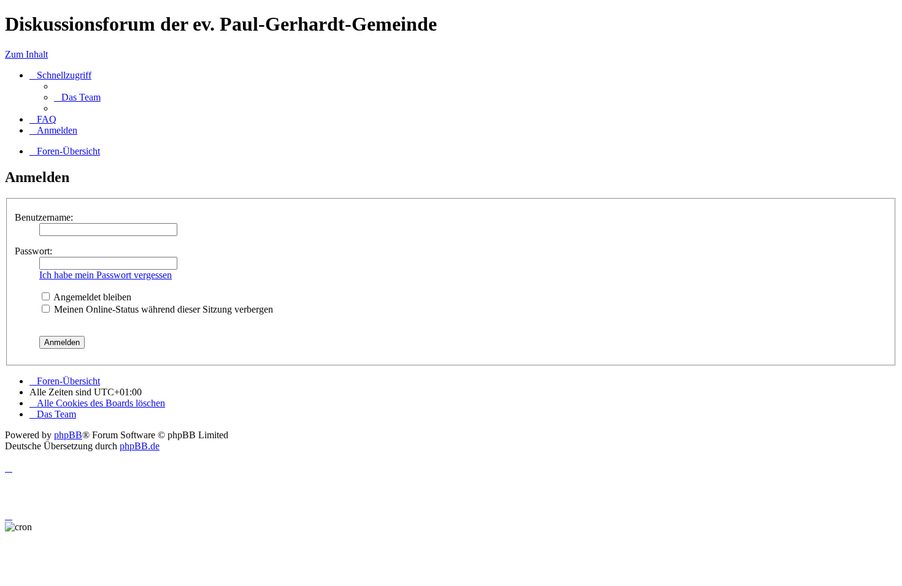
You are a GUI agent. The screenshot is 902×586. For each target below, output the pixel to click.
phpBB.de (140, 446)
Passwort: (33, 251)
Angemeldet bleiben (91, 297)
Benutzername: (44, 217)
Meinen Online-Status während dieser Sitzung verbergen (162, 309)
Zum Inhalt (26, 54)
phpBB (68, 435)
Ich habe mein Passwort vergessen (105, 275)
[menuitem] (77, 97)
